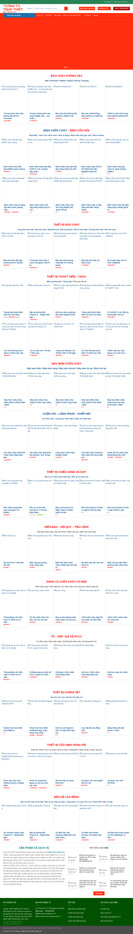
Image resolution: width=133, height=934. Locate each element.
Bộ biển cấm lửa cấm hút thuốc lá (92, 564)
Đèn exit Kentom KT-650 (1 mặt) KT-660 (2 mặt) (92, 509)
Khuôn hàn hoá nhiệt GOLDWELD (13, 729)
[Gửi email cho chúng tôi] (16, 922)
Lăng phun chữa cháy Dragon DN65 (65, 454)
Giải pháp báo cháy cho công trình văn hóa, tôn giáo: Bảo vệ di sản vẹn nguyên (87, 883)
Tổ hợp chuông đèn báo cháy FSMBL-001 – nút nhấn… (40, 115)
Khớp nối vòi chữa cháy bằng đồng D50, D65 (117, 454)
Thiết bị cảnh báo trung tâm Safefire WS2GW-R (117, 114)
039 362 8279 (49, 911)
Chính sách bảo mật (75, 917)
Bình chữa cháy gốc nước (81, 135)
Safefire (63, 81)
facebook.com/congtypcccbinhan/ (49, 916)
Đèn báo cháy (110, 230)
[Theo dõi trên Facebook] (5, 922)
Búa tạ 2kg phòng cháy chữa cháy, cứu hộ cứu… (66, 618)
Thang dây (67, 282)
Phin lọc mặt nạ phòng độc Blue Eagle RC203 (65, 313)
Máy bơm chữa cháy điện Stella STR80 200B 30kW (14, 402)
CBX (47, 81)
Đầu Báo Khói (53, 230)
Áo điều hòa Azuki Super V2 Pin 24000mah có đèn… (118, 835)
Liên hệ (95, 15)
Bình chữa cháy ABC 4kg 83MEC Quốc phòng (14, 168)
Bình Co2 (43, 135)
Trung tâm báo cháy (25, 230)
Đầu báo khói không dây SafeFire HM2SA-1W (66, 114)
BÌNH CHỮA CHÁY (55, 130)
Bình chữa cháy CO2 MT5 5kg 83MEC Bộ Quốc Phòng (65, 207)
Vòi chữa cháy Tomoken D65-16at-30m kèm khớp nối (92, 455)
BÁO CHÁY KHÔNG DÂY (66, 75)
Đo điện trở (78, 697)
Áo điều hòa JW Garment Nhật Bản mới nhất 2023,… (65, 835)
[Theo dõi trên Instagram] (8, 922)
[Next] (128, 43)
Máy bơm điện (34, 368)
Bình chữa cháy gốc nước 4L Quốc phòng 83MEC (116, 169)
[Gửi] (66, 8)
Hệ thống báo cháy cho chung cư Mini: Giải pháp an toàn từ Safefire (119, 857)
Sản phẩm (57, 15)
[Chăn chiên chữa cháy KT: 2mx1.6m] (118, 602)
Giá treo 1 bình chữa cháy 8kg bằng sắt (90, 673)
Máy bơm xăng (50, 368)
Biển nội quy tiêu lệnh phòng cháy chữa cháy (117, 564)
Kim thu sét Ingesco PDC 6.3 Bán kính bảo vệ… (65, 730)
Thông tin (88, 15)
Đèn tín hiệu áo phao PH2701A (64, 782)
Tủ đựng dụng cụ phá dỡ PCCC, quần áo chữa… (40, 673)
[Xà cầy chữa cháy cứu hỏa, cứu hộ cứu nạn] (40, 602)
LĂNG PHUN (67, 413)
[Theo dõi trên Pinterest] (20, 922)
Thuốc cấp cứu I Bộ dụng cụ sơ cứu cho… (117, 352)
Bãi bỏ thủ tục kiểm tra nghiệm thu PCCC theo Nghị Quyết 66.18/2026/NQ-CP (87, 858)
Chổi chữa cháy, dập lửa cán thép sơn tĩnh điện (92, 618)
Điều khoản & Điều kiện (121, 2)
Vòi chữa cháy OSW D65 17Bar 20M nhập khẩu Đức (14, 455)
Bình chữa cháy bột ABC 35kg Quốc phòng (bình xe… (118, 207)
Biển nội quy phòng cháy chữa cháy (38, 564)
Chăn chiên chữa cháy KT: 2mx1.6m (117, 618)
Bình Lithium (98, 135)
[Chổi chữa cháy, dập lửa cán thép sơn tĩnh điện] (92, 602)
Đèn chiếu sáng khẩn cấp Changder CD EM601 (13, 510)
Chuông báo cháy (96, 230)
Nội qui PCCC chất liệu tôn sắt (14, 564)
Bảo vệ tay (49, 802)
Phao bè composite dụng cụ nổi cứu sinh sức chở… (39, 783)
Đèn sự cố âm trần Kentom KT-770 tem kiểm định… (38, 510)
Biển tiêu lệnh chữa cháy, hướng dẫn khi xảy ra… (66, 565)
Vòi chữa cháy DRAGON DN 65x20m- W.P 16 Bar (40, 454)
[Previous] (5, 43)
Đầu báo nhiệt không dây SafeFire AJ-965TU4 (92, 114)
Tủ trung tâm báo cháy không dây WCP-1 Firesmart (13, 115)
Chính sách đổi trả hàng (77, 921)
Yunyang (85, 81)
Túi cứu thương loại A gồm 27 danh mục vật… (14, 352)
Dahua (70, 81)
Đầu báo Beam (66, 230)
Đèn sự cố (49, 477)
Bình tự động (63, 135)
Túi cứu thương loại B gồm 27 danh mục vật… (91, 352)
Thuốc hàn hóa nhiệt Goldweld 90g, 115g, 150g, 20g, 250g (39, 730)
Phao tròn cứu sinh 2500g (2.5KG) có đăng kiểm (14, 783)
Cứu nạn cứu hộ (79, 282)
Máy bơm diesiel (67, 368)
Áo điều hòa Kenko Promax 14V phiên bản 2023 (91, 835)
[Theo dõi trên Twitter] (12, 922)
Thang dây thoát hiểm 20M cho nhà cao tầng (91, 313)
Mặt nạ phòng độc (54, 282)
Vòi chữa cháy (48, 419)
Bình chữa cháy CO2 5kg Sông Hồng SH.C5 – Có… (40, 207)
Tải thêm (99, 893)
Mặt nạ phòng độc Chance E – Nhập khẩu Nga (40, 314)
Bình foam (52, 135)
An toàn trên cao (84, 802)
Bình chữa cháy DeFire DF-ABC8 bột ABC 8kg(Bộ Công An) (91, 169)
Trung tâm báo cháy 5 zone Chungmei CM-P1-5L (40, 262)
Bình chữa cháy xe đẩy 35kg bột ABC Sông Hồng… (91, 207)
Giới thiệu (49, 15)
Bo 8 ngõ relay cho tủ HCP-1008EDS (116, 261)
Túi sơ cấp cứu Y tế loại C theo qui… (40, 352)
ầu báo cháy (41, 230)
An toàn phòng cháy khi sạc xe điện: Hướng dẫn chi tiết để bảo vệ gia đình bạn (118, 883)
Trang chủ (40, 15)
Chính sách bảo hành (76, 913)
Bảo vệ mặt (108, 802)
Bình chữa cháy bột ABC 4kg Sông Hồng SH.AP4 (66, 168)
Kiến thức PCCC (107, 921)
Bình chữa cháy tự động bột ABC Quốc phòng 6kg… (14, 207)
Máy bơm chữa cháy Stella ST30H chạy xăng (40, 401)
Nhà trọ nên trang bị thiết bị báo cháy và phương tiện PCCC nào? (117, 871)
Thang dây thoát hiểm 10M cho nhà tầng (13, 313)
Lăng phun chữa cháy (64, 419)
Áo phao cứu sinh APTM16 (115, 782)
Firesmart (54, 81)
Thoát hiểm (97, 802)
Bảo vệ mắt (25, 802)
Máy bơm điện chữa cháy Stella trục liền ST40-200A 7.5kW (116, 402)
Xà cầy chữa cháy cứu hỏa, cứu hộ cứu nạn (39, 618)
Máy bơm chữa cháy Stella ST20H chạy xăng (66, 401)
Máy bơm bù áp (84, 368)
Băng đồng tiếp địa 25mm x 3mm (115, 729)
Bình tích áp (100, 368)
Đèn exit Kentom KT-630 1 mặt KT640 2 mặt (118, 509)
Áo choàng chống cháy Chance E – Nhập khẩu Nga (14, 835)
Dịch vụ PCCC (106, 913)
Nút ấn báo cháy (80, 230)
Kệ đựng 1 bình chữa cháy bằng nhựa (64, 673)
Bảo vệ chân (59, 802)
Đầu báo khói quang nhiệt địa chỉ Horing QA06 (64, 262)
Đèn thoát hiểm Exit (62, 477)
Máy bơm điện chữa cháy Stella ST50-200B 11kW (91, 402)
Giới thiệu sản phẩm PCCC (111, 917)
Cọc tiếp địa (67, 697)
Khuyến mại (105, 909)
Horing (77, 81)
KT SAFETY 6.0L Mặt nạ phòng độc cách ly (118, 313)
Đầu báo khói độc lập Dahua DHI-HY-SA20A (13, 261)
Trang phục (71, 802)
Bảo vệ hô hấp (37, 802)
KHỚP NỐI (84, 413)
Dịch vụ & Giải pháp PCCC (72, 15)
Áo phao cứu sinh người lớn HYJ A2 (92, 782)
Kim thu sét (55, 697)
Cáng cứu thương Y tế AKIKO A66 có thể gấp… (66, 352)
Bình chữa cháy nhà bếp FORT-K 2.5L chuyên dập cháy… (40, 169)
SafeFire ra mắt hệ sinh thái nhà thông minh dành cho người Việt (87, 870)
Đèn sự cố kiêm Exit (80, 477)
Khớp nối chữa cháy (82, 419)
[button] (87, 8)
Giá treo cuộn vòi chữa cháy (117, 673)
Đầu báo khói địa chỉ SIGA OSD (90, 261)
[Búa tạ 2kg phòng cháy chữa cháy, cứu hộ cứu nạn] (66, 602)
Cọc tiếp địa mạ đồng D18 (90, 729)
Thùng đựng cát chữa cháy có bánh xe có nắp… (13, 619)
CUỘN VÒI (49, 413)
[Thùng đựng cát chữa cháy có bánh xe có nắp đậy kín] (14, 602)
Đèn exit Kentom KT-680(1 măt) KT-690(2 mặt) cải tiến (64, 510)
